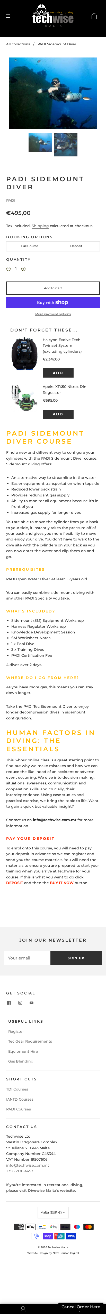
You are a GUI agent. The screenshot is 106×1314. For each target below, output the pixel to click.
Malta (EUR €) (51, 1212)
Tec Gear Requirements (30, 1041)
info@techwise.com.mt (27, 1165)
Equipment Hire (23, 1051)
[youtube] (31, 1003)
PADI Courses (18, 1109)
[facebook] (8, 1003)
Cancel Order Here (80, 1306)
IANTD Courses (19, 1099)
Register (16, 1031)
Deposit (76, 246)
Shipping (40, 225)
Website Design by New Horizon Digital (53, 1253)
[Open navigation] (11, 16)
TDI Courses (17, 1089)
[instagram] (20, 1003)
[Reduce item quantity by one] (8, 269)
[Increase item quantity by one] (23, 269)
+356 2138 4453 (19, 1171)
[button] (18, 94)
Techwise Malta (58, 1247)
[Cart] (94, 16)
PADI (10, 200)
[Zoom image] (53, 94)
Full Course (29, 246)
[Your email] (27, 958)
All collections (18, 44)
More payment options (53, 314)
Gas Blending (20, 1061)
